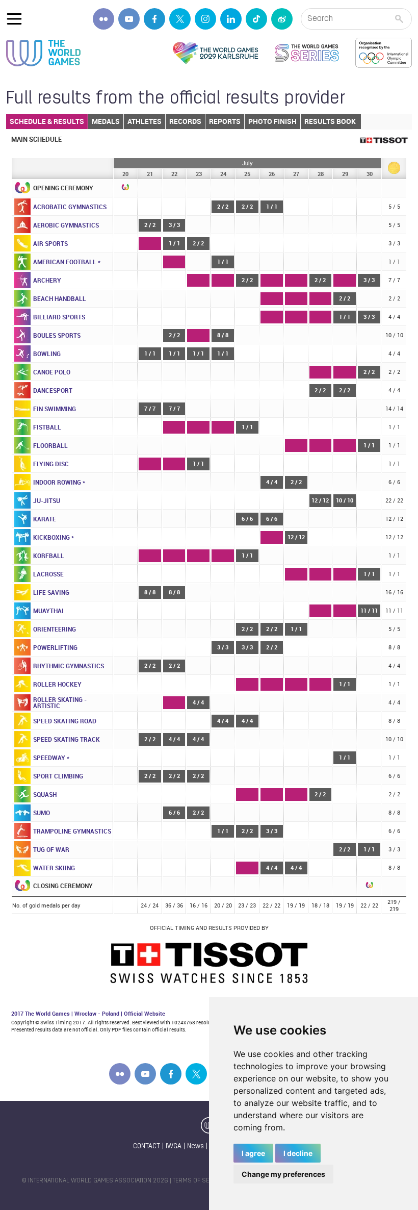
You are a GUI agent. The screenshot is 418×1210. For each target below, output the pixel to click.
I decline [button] (297, 1153)
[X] (180, 19)
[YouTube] (129, 19)
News (195, 1146)
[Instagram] (205, 19)
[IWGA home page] (43, 53)
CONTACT (146, 1146)
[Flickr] (103, 19)
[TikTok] (256, 19)
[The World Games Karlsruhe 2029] (215, 53)
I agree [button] (253, 1153)
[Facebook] (154, 19)
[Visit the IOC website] (383, 53)
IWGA (173, 1146)
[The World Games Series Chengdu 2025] (307, 53)
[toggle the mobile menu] (14, 19)
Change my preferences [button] (283, 1174)
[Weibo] (282, 19)
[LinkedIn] (231, 19)
